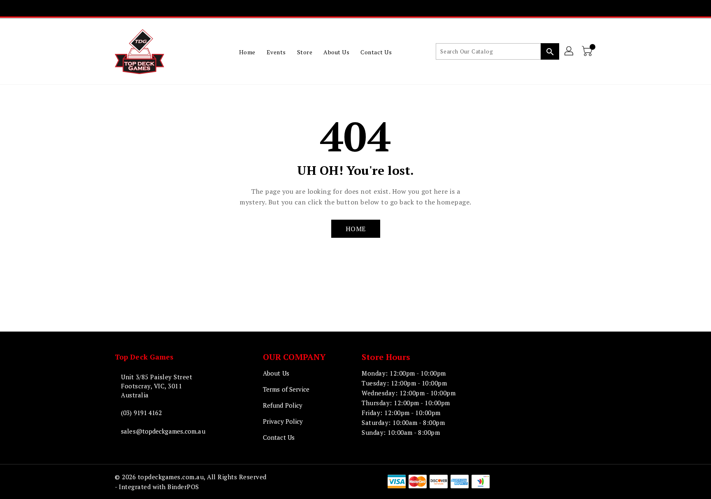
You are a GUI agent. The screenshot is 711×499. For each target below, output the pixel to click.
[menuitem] (247, 51)
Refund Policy (282, 405)
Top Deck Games (144, 357)
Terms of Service (286, 389)
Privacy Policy (283, 421)
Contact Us (279, 437)
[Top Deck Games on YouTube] (363, 8)
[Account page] (569, 51)
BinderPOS (183, 487)
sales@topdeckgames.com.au (163, 431)
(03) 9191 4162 (141, 412)
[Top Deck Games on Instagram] (347, 8)
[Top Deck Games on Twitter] (331, 8)
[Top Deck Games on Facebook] (315, 8)
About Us (276, 373)
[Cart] (588, 51)
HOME (356, 228)
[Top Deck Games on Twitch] (378, 8)
